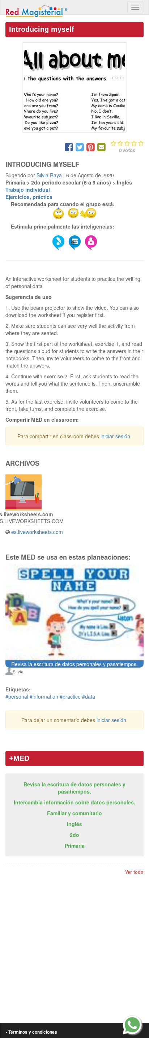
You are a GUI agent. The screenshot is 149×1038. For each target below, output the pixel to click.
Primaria (75, 845)
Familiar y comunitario (74, 813)
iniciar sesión (115, 436)
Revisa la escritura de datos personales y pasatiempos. (74, 788)
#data (88, 696)
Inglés (74, 824)
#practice (70, 696)
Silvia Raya (49, 175)
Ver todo (134, 872)
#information (44, 696)
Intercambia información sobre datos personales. (74, 802)
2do (74, 834)
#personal (16, 696)
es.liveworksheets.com (37, 531)
